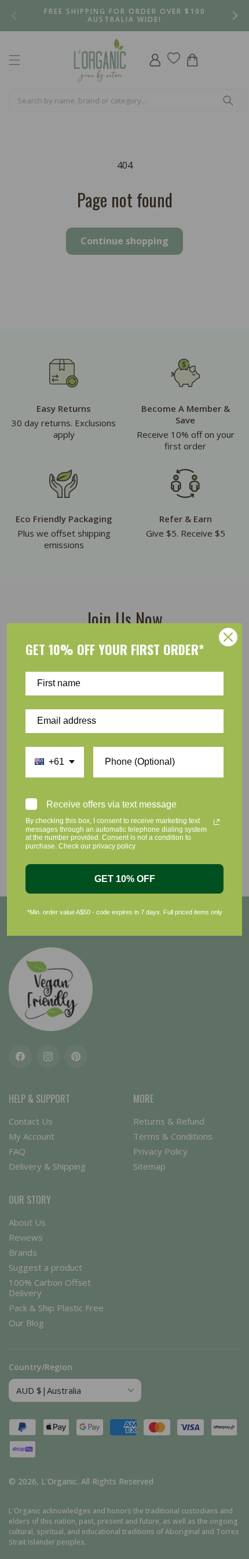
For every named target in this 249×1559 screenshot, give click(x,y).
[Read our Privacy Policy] (217, 822)
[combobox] (54, 762)
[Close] (228, 637)
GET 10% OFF (124, 879)
